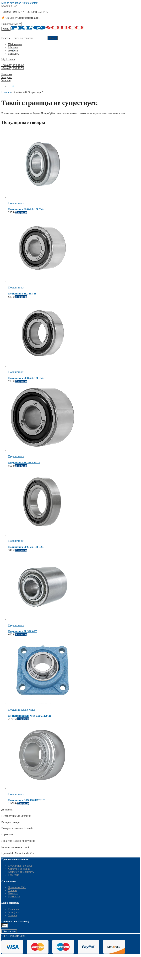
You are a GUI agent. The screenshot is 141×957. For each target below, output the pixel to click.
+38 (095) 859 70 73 (12, 68)
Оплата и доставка (19, 868)
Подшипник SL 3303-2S (22, 293)
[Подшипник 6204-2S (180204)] (42, 197)
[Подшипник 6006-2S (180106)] (42, 534)
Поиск (52, 38)
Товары (12, 890)
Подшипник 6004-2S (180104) (26, 378)
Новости (13, 893)
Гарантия (13, 874)
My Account (8, 59)
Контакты (14, 896)
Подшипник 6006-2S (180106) (26, 547)
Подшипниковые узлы (21, 709)
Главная (6, 92)
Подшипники (16, 203)
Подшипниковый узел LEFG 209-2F (29, 715)
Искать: (5, 38)
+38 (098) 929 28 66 (12, 65)
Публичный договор (20, 865)
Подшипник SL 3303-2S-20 (24, 462)
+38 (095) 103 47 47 (12, 11)
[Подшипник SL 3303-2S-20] (42, 450)
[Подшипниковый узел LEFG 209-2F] (42, 703)
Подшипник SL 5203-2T (22, 631)
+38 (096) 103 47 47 (37, 11)
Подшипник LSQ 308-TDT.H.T (26, 800)
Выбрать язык (9, 23)
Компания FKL (17, 887)
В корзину (21, 212)
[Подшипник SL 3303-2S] (42, 281)
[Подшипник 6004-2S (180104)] (42, 366)
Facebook (6, 74)
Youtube (5, 80)
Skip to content (30, 2)
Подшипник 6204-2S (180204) (26, 209)
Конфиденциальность (21, 871)
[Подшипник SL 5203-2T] (42, 619)
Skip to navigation (11, 2)
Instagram (6, 77)
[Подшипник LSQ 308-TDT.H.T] (42, 788)
